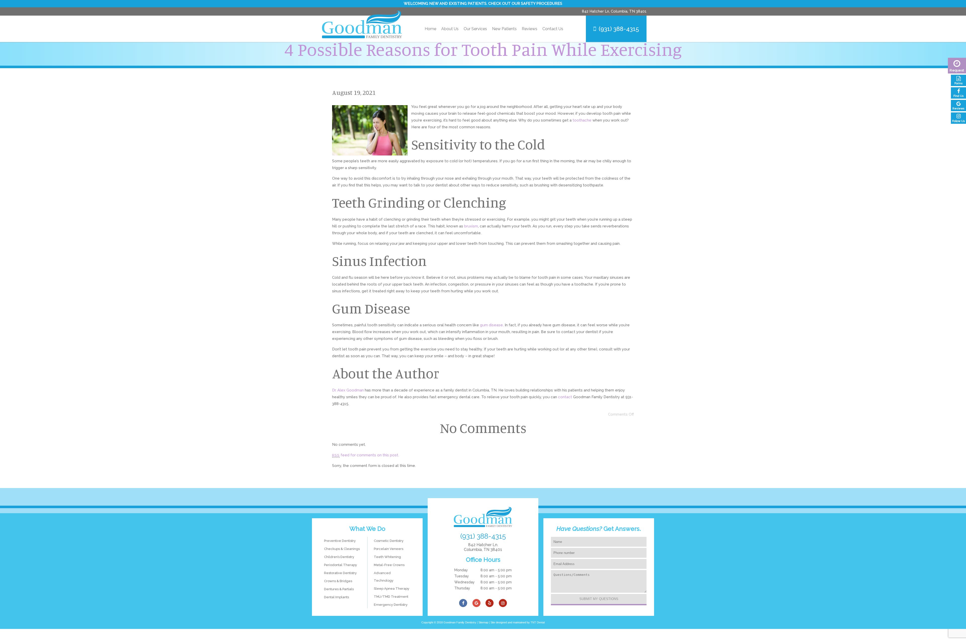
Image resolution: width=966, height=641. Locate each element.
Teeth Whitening (387, 557)
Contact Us (552, 28)
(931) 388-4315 (619, 28)
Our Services (475, 28)
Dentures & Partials (339, 589)
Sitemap (483, 622)
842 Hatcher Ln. (483, 547)
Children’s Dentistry (339, 557)
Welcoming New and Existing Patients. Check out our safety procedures (483, 3)
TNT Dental (538, 622)
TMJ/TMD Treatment (391, 596)
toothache (582, 120)
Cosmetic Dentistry (389, 541)
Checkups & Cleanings (342, 549)
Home (430, 28)
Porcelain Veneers (388, 549)
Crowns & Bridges (338, 581)
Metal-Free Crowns (389, 565)
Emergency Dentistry (391, 605)
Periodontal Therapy (340, 565)
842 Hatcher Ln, (614, 11)
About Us (450, 28)
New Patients (504, 28)
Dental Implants (336, 597)
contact (565, 397)
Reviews (529, 28)
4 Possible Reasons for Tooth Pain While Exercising (483, 49)
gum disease (491, 325)
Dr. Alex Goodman (348, 390)
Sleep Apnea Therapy (391, 588)
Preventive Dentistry (340, 541)
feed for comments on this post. (365, 455)
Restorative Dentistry (340, 573)
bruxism (471, 226)
